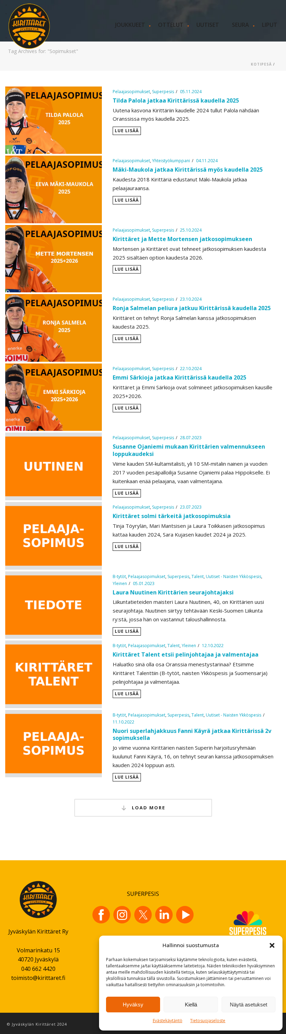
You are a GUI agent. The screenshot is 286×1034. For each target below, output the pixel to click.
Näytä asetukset (248, 1004)
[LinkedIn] (164, 914)
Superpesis (163, 92)
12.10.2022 (213, 646)
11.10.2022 (123, 722)
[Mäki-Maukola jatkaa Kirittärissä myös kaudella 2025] (53, 188)
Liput (269, 25)
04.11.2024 (207, 161)
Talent (197, 576)
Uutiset (207, 25)
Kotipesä (261, 64)
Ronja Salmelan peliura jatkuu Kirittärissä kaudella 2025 (192, 308)
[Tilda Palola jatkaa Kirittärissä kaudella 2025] (53, 119)
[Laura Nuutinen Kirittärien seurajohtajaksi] (53, 604)
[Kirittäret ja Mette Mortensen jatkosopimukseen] (53, 258)
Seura (240, 25)
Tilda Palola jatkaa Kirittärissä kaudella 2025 (176, 100)
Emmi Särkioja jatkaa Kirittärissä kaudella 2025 (179, 377)
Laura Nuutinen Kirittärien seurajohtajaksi (173, 592)
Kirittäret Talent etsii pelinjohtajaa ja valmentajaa (185, 654)
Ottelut (170, 25)
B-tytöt (119, 576)
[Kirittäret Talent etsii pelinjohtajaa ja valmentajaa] (53, 673)
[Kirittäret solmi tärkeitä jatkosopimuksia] (53, 535)
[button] (272, 945)
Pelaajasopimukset (131, 92)
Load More (147, 807)
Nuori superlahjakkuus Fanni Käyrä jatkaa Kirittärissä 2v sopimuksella (192, 734)
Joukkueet (130, 25)
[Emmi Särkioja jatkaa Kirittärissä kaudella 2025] (53, 396)
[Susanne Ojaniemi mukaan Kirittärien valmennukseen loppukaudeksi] (53, 465)
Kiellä (191, 1004)
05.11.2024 (191, 92)
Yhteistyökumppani (171, 161)
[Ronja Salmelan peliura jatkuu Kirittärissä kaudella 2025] (53, 327)
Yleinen (120, 583)
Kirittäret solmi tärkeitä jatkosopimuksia (172, 516)
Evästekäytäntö (167, 1021)
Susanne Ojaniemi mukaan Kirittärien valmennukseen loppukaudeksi (189, 450)
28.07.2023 (191, 438)
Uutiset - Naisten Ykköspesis (233, 576)
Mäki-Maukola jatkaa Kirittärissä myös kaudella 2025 (188, 169)
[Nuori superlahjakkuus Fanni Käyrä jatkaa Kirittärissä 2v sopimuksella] (53, 742)
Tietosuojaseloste (207, 1021)
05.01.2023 (144, 583)
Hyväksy (133, 1004)
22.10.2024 (191, 369)
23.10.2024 (191, 299)
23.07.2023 (191, 507)
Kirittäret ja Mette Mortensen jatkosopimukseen (182, 239)
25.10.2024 (191, 230)
